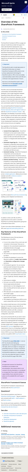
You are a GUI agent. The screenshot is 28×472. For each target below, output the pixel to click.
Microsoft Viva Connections (18, 195)
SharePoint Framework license (9, 36)
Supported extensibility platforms (14, 228)
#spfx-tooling (6, 400)
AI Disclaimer (4, 464)
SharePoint (8, 17)
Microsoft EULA (15, 387)
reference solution (16, 176)
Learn (2, 17)
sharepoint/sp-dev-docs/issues (9, 407)
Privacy (9, 466)
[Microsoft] (14, 15)
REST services (9, 326)
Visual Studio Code (20, 334)
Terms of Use (18, 468)
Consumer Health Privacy (7, 468)
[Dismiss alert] (26, 2)
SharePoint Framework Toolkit (13, 111)
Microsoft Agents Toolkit (17, 110)
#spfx (13, 398)
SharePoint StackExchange (8, 396)
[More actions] (26, 18)
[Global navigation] (1, 15)
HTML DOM (16, 341)
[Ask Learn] (23, 18)
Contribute (3, 466)
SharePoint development (10, 419)
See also (4, 39)
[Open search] (21, 15)
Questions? (4, 37)
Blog (19, 464)
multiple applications (10, 174)
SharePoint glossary (9, 421)
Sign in (25, 14)
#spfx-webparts (20, 398)
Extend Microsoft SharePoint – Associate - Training (13, 434)
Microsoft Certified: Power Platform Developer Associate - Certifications (12, 443)
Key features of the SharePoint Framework (11, 34)
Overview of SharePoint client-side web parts (15, 413)
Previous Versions (13, 464)
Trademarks (3, 470)
